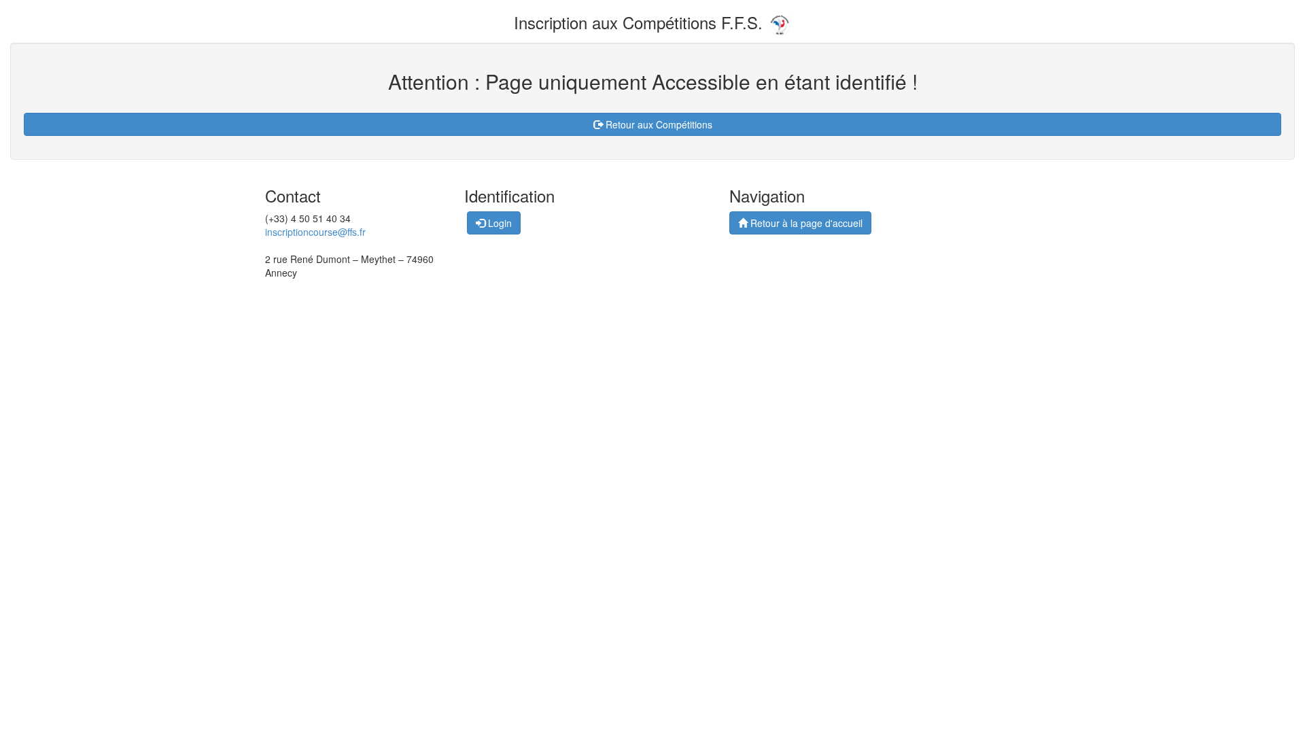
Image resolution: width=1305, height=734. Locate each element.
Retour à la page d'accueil (805, 223)
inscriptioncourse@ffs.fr (315, 232)
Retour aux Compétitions (657, 124)
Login (498, 223)
